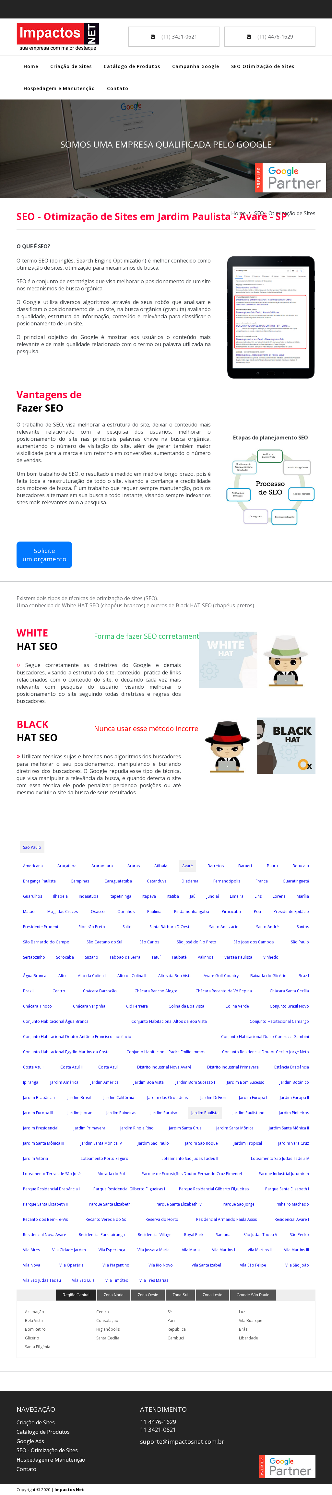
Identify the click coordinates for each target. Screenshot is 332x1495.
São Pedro (299, 1234)
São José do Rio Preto (196, 942)
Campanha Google (195, 66)
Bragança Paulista (39, 881)
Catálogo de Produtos (132, 66)
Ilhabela (60, 896)
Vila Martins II (260, 1250)
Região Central (76, 1295)
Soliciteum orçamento (44, 554)
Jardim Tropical (248, 1143)
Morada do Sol (111, 1173)
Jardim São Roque (201, 1143)
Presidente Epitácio (291, 911)
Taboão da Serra (124, 957)
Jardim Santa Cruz (185, 1128)
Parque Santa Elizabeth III (112, 1204)
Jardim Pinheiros (294, 1112)
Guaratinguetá (296, 881)
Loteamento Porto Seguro (104, 1158)
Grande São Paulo (253, 1295)
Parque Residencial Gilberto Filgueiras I (129, 1189)
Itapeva (149, 896)
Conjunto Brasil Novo (289, 1006)
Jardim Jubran (79, 1112)
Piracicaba (231, 911)
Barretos (216, 866)
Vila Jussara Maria (153, 1250)
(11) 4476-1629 (274, 36)
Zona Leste (212, 1295)
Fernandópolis (226, 881)
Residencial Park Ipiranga (102, 1234)
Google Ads (30, 1441)
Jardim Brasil (79, 1097)
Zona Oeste (148, 1295)
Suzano (91, 957)
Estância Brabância (291, 1067)
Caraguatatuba (118, 881)
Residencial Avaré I (292, 1219)
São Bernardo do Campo (46, 942)
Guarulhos (32, 896)
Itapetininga (120, 896)
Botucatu (300, 866)
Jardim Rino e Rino (137, 1128)
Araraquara (102, 866)
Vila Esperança (112, 1250)
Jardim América (64, 1082)
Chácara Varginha (89, 1006)
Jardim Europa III (38, 1112)
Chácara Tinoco (37, 1006)
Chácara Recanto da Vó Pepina (224, 991)
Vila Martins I (223, 1250)
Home (31, 66)
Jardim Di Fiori (213, 1097)
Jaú (193, 896)
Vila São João (297, 1265)
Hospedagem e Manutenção (59, 88)
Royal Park (193, 1234)
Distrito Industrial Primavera (233, 1067)
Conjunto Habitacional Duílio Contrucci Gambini (265, 1036)
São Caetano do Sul (104, 942)
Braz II (28, 991)
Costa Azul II (71, 1067)
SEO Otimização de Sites (262, 66)
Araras (133, 866)
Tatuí (155, 957)
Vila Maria (191, 1250)
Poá (257, 911)
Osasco (98, 911)
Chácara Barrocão (100, 991)
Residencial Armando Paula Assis (226, 1219)
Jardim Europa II (294, 1097)
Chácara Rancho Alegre (156, 991)
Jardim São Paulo (153, 1143)
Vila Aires (31, 1250)
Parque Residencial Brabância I (51, 1189)
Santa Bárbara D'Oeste (170, 926)
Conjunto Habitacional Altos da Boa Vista (169, 1021)
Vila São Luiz (83, 1280)
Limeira (236, 896)
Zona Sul (180, 1295)
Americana (33, 866)
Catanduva (157, 881)
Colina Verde (237, 1006)
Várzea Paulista (238, 957)
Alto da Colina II (131, 975)
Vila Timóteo (116, 1280)
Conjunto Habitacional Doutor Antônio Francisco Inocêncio (77, 1036)
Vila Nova (31, 1265)
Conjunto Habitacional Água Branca (56, 1021)
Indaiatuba (89, 896)
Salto (127, 926)
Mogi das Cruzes (62, 911)
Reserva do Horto (162, 1219)
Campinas (80, 881)
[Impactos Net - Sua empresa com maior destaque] (58, 38)
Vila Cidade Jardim (69, 1250)
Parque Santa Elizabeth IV (179, 1204)
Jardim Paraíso (163, 1112)
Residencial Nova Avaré (44, 1234)
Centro (59, 991)
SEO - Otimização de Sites (47, 1450)
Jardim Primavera (89, 1128)
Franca (261, 881)
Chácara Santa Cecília (289, 991)
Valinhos (205, 957)
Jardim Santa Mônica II (289, 1128)
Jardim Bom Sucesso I (195, 1082)
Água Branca (34, 975)
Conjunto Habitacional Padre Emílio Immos (165, 1052)
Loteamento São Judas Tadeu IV (280, 1158)
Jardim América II (106, 1082)
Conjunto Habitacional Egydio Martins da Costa (66, 1052)
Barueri (245, 866)
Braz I (304, 975)
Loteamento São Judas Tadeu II (189, 1158)
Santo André (267, 926)
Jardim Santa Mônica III (43, 1143)
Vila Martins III (296, 1250)
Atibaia (160, 866)
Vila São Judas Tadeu (42, 1280)
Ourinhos (126, 911)
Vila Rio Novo (160, 1265)
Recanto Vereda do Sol (106, 1219)
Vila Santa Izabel (206, 1265)
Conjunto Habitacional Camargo (279, 1021)
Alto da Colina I (92, 975)
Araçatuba (67, 866)
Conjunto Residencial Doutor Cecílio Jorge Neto (265, 1052)
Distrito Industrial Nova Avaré (164, 1067)
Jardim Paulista (205, 1112)
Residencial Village (155, 1234)
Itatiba (173, 896)
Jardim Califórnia (118, 1097)
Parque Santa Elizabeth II (45, 1204)
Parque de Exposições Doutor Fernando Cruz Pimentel (192, 1173)
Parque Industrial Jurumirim (284, 1173)
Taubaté (179, 957)
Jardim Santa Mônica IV (101, 1143)
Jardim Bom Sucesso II (247, 1082)
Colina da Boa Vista (186, 1006)
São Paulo (32, 847)
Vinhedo (271, 957)
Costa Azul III (110, 1067)
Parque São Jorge (239, 1204)
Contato (117, 88)
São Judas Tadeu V (260, 1234)
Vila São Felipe (253, 1265)
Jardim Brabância (39, 1097)
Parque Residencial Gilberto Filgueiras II (215, 1189)
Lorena (279, 896)
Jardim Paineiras (121, 1112)
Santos (303, 926)
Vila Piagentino (115, 1265)
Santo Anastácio (224, 926)
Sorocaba (65, 957)
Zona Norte (114, 1295)
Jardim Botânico (294, 1082)
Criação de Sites (71, 66)
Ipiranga (30, 1082)
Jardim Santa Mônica (235, 1128)
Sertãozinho (34, 957)
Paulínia (154, 911)
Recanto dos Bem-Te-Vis (45, 1219)
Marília (303, 896)
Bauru (272, 866)
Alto (62, 975)
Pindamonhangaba (191, 911)
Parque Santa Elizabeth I (287, 1189)
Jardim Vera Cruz (293, 1143)
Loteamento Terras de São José (52, 1173)
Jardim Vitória (35, 1158)
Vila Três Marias (153, 1280)
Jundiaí (213, 896)
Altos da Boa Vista (175, 975)
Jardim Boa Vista (149, 1082)
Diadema (190, 881)
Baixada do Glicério (268, 975)
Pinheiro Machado (292, 1204)
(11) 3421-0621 (178, 36)
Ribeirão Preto (91, 926)
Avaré (187, 866)
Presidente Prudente (42, 926)
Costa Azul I (33, 1067)
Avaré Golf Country (221, 975)
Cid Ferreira (137, 1006)
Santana (223, 1234)
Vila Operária (71, 1265)
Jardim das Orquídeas (167, 1097)
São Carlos (149, 942)
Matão (29, 911)
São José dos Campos (253, 942)
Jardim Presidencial (40, 1128)
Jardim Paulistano (248, 1112)
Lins (258, 896)
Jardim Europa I (253, 1097)
